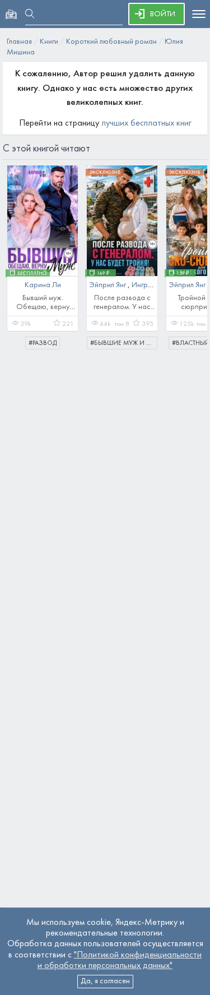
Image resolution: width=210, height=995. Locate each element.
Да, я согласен (105, 981)
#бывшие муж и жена (123, 343)
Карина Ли (43, 285)
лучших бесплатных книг (146, 123)
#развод (43, 343)
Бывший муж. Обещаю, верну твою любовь (42, 307)
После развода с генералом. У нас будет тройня (122, 307)
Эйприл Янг (109, 285)
